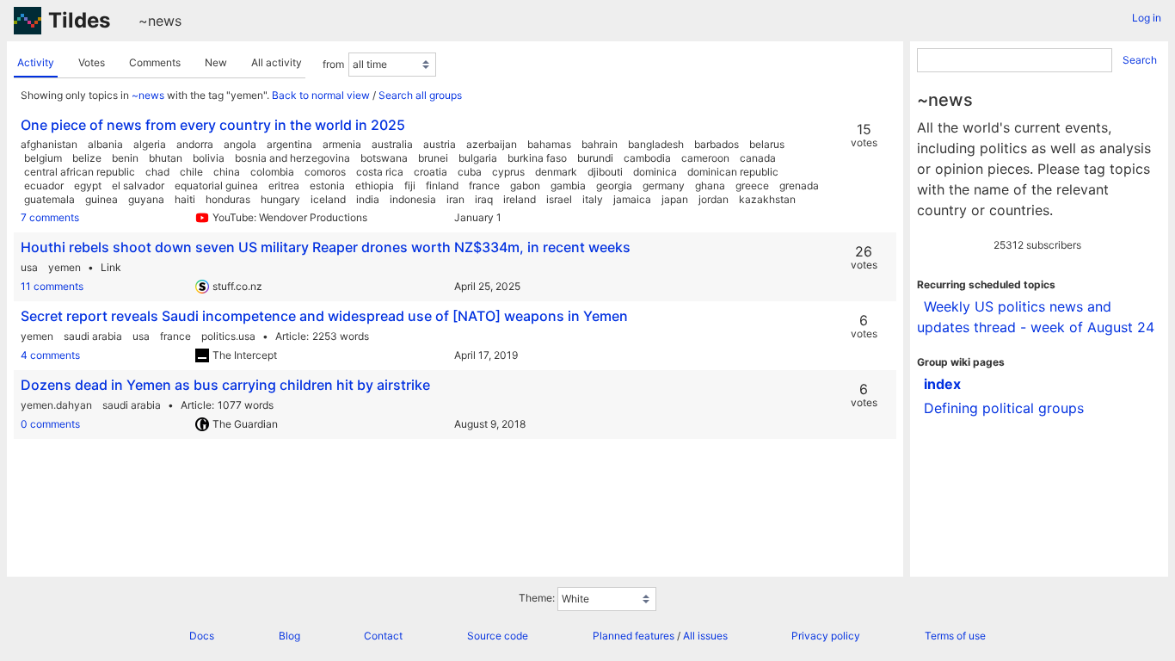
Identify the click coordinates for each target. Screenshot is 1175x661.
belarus (766, 144)
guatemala (49, 199)
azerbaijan (491, 144)
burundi (595, 157)
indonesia (413, 199)
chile (191, 171)
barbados (716, 144)
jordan (713, 199)
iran (455, 199)
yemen (64, 267)
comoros (325, 171)
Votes (91, 62)
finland (442, 185)
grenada (799, 185)
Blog (289, 635)
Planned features (633, 635)
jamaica (632, 199)
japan (674, 199)
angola (240, 144)
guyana (146, 199)
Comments (155, 62)
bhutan (165, 157)
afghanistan (49, 144)
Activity (35, 62)
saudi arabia (93, 336)
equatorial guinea (216, 185)
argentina (289, 144)
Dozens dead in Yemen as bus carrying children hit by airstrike (225, 384)
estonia (327, 185)
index (942, 383)
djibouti (605, 171)
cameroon (705, 157)
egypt (88, 185)
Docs (201, 635)
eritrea (283, 185)
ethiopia (374, 185)
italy (592, 199)
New (216, 62)
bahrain (599, 144)
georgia (614, 185)
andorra (194, 144)
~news (159, 20)
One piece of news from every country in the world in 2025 (213, 124)
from (333, 64)
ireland (519, 199)
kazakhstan (767, 199)
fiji (409, 185)
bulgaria (477, 157)
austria (439, 144)
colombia (272, 171)
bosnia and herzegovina (292, 157)
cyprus (508, 171)
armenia (342, 144)
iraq (484, 199)
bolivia (209, 157)
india (367, 199)
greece (752, 185)
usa (29, 267)
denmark (556, 171)
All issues (705, 635)
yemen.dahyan (56, 404)
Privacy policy (825, 635)
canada (758, 157)
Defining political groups (1004, 408)
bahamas (549, 144)
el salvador (138, 185)
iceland (328, 199)
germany (664, 185)
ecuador (44, 185)
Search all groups (420, 95)
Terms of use (955, 635)
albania (105, 144)
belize (87, 157)
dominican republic (732, 171)
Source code (497, 635)
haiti (185, 199)
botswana (384, 157)
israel (559, 199)
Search (1140, 59)
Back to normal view (321, 95)
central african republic (79, 171)
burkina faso (537, 157)
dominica (655, 171)
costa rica (379, 171)
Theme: (537, 597)
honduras (228, 199)
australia (392, 144)
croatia (430, 171)
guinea (101, 199)
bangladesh (656, 144)
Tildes (79, 20)
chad (157, 171)
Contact (383, 635)
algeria (149, 144)
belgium (43, 157)
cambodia (647, 157)
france (484, 185)
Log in (1146, 17)
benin (125, 157)
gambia (568, 185)
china (226, 171)
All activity (276, 62)
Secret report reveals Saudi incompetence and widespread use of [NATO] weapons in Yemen (324, 315)
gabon (525, 185)
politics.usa (228, 336)
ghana (710, 185)
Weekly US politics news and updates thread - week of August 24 (1035, 317)
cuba (470, 171)
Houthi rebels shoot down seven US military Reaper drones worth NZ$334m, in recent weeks (326, 247)
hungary (280, 199)
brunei (433, 157)
